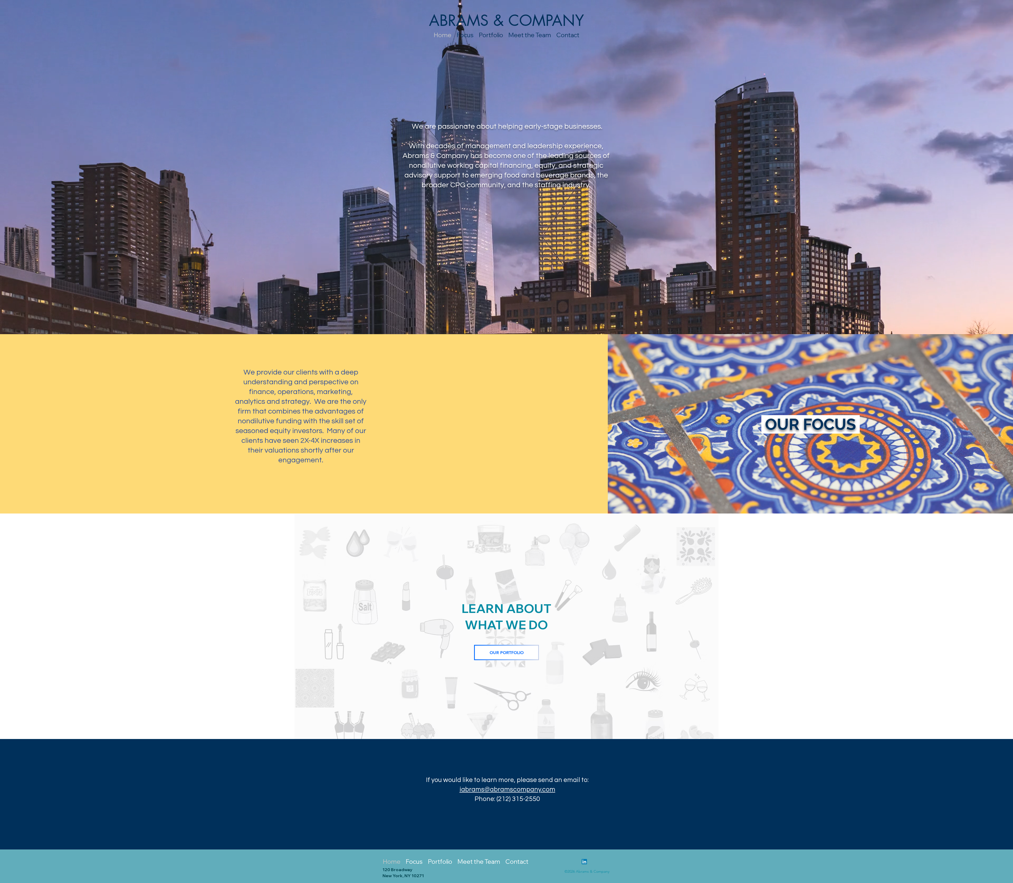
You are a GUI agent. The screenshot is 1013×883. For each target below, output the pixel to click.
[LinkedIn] (584, 861)
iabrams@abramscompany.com (507, 789)
